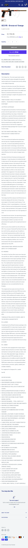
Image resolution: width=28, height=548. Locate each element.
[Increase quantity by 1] (16, 41)
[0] (25, 5)
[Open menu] (2, 5)
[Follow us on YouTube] (8, 530)
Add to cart (14, 47)
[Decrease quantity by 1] (8, 41)
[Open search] (19, 5)
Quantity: (3, 41)
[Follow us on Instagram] (5, 530)
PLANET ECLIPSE (5, 29)
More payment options (14, 55)
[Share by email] (25, 67)
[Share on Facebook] (17, 67)
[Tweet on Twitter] (23, 67)
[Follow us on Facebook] (2, 530)
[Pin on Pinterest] (20, 67)
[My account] (22, 5)
